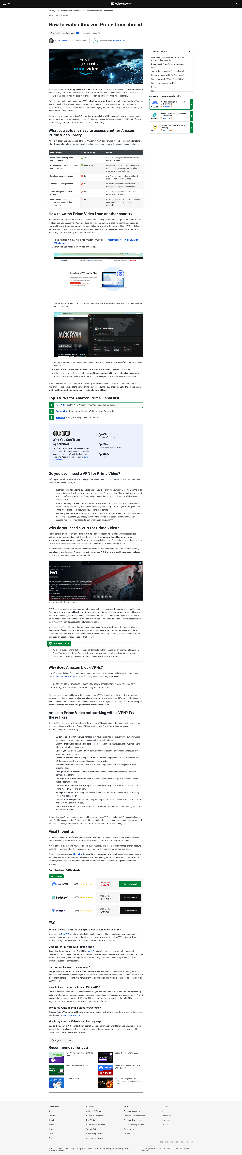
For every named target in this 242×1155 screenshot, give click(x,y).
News (51, 1111)
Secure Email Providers (95, 1125)
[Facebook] (166, 1142)
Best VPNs (90, 1120)
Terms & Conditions (94, 1149)
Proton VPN (61, 411)
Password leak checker (133, 1120)
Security (52, 1120)
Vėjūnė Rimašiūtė (119, 41)
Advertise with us (168, 1120)
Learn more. (108, 11)
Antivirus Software (93, 1111)
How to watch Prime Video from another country (168, 65)
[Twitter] (161, 1142)
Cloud (51, 1134)
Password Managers (94, 1116)
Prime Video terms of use (63, 676)
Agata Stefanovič (62, 41)
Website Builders (93, 1129)
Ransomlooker (130, 1129)
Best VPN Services (61, 15)
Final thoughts (156, 87)
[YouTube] (171, 1142)
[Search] (237, 3)
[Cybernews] (121, 3)
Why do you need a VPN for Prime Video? (167, 79)
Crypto (51, 1129)
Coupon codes (129, 1134)
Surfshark (60, 417)
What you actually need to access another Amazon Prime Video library (167, 58)
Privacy (51, 1125)
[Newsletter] (191, 1142)
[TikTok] (181, 1142)
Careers (165, 1125)
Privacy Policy (81, 1149)
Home (51, 15)
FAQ (153, 91)
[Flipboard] (186, 1142)
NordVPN (60, 405)
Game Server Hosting (94, 1138)
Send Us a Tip (167, 1116)
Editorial (52, 1116)
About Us (165, 1111)
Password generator (132, 1111)
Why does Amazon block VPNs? (163, 83)
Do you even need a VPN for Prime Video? (167, 75)
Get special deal (130, 884)
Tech (51, 1138)
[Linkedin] (176, 1142)
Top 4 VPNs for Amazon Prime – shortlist (167, 71)
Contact (60, 1149)
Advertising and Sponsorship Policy (115, 1149)
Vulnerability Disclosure (57, 1151)
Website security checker (134, 1125)
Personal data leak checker (134, 1116)
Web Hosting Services (94, 1134)
